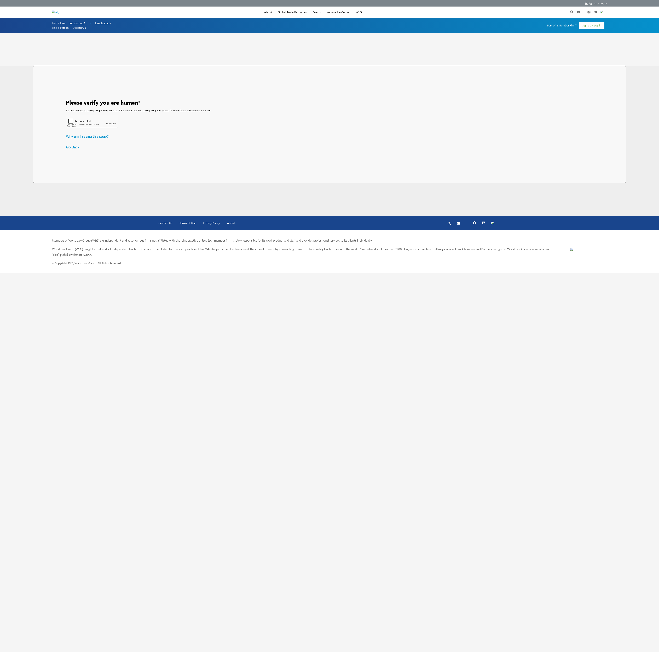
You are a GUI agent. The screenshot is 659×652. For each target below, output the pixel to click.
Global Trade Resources (292, 12)
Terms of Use (188, 223)
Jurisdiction (77, 23)
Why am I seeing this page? (87, 136)
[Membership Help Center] (606, 12)
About (268, 12)
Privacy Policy (211, 223)
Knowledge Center (338, 12)
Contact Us (165, 223)
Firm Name (102, 23)
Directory (79, 27)
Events (317, 12)
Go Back (72, 147)
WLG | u (360, 12)
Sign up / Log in (597, 3)
